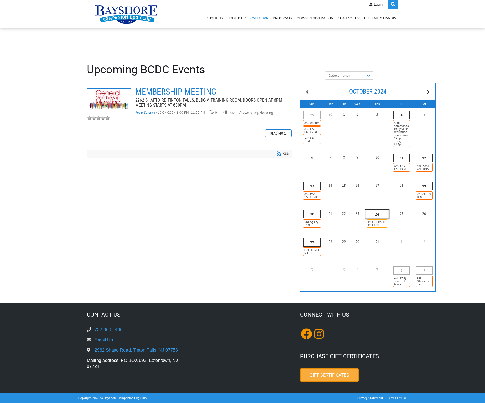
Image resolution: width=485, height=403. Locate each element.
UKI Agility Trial (424, 195)
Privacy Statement (370, 398)
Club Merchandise (381, 18)
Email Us (104, 340)
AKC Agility (311, 123)
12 (424, 158)
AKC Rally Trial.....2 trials (400, 281)
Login (378, 4)
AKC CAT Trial (309, 139)
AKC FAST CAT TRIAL (311, 130)
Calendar (259, 18)
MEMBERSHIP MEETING (109, 100)
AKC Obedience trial (424, 281)
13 (312, 186)
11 (402, 158)
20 (312, 214)
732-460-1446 (109, 329)
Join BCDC (237, 18)
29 (312, 115)
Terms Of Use (397, 398)
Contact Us (349, 18)
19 (424, 186)
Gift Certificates (329, 375)
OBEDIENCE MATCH (312, 251)
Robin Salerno (145, 112)
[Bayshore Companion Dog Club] (126, 14)
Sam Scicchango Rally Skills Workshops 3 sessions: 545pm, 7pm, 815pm (401, 133)
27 (312, 242)
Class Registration (315, 18)
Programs (282, 18)
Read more (278, 133)
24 (377, 214)
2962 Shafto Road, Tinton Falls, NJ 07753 (136, 350)
